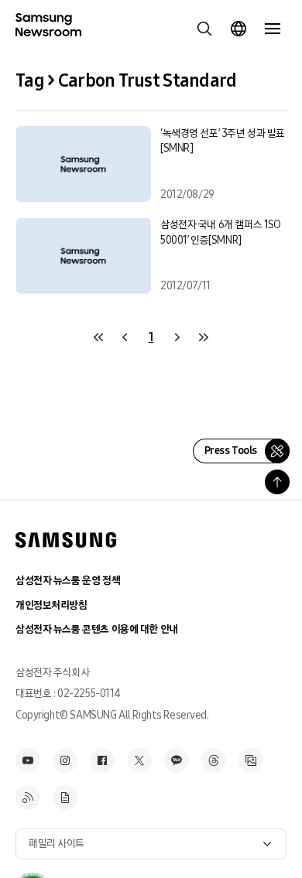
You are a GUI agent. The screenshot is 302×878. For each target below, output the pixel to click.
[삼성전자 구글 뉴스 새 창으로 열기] (65, 797)
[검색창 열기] (204, 29)
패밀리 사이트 (56, 843)
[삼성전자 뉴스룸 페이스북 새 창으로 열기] (102, 760)
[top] (277, 482)
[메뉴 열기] (273, 29)
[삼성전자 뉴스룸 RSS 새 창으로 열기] (27, 797)
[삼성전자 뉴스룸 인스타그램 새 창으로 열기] (65, 760)
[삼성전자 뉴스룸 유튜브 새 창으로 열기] (27, 760)
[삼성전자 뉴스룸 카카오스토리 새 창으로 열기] (176, 760)
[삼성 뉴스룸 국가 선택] (238, 29)
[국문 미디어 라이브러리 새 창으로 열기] (251, 760)
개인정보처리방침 (51, 605)
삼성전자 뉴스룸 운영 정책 (67, 580)
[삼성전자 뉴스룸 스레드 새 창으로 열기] (213, 760)
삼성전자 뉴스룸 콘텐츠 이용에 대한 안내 (96, 629)
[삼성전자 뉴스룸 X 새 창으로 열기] (139, 760)
